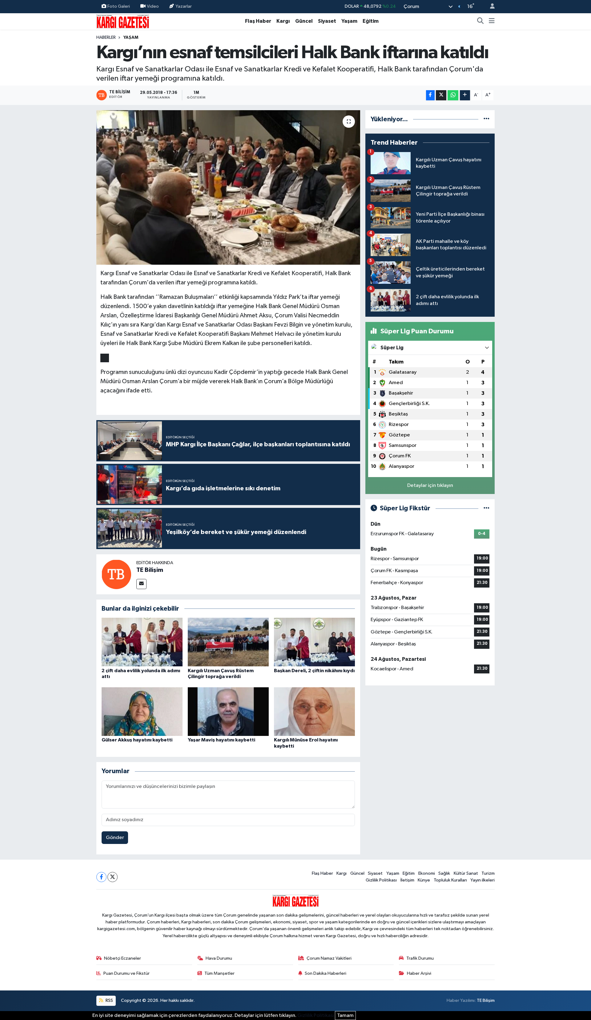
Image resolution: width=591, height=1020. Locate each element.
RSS (109, 1000)
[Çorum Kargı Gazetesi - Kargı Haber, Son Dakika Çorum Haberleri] (122, 21)
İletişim (407, 880)
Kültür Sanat (466, 873)
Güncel (304, 21)
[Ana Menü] (492, 21)
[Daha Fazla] (465, 95)
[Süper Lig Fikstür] (486, 508)
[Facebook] (101, 877)
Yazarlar (183, 6)
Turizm (488, 873)
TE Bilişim (149, 570)
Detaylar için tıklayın (430, 485)
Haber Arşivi (419, 973)
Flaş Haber (258, 21)
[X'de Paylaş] (441, 95)
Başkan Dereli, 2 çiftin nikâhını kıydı (314, 670)
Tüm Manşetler (219, 973)
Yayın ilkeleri (482, 880)
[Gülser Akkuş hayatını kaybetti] (142, 711)
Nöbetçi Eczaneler (122, 958)
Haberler (106, 37)
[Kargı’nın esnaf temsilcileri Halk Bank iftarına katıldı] (228, 187)
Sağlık (444, 873)
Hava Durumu (219, 958)
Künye (424, 880)
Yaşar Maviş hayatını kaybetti (221, 739)
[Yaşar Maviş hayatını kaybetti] (228, 711)
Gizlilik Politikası (381, 880)
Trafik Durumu (420, 958)
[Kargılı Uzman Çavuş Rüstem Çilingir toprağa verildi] (228, 642)
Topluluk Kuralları (450, 880)
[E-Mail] (141, 584)
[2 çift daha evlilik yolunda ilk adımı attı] (142, 642)
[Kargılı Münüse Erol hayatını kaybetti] (314, 711)
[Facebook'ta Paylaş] (430, 95)
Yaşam (349, 21)
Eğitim (371, 21)
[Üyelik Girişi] (490, 6)
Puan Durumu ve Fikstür (126, 973)
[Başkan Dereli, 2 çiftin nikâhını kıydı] (314, 642)
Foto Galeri (118, 6)
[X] (112, 877)
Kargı (283, 21)
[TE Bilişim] (116, 574)
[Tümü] (486, 119)
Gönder (115, 837)
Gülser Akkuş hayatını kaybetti (137, 739)
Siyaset (327, 21)
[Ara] (480, 21)
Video (153, 6)
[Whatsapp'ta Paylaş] (453, 95)
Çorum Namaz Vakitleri (329, 958)
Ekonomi (426, 873)
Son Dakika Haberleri (325, 973)
